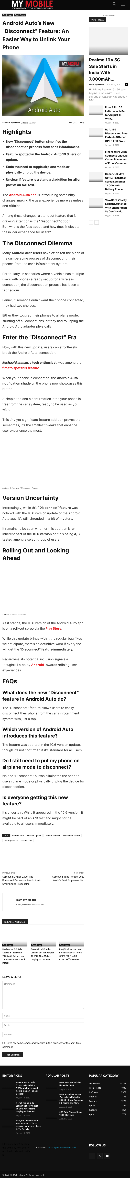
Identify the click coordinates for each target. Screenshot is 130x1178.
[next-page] (96, 222)
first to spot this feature (20, 368)
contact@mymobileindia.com (61, 1147)
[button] (114, 4)
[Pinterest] (37, 856)
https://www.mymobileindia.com (30, 904)
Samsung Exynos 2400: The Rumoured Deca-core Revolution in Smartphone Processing (21, 880)
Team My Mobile (12, 122)
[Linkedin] (21, 856)
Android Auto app (23, 195)
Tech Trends (20, 15)
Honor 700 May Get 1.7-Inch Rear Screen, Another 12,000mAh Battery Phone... (115, 181)
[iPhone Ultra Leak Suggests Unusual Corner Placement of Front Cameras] (96, 154)
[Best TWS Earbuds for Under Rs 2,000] (51, 1085)
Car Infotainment (52, 835)
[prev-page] (91, 222)
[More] (44, 856)
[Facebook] (5, 856)
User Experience (11, 840)
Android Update (34, 835)
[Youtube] (107, 1156)
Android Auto (18, 835)
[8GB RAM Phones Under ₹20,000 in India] (51, 1115)
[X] (13, 856)
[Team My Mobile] (9, 902)
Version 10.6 (26, 840)
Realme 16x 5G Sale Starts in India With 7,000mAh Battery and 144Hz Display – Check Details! (13, 956)
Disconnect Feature (71, 835)
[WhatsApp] (29, 856)
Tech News (7, 15)
